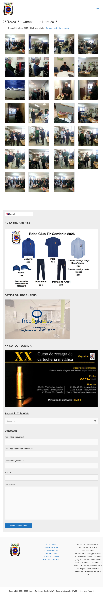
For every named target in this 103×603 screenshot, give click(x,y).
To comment (51, 28)
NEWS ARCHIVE (51, 547)
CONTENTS (51, 544)
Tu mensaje (10, 484)
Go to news (64, 28)
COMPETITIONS (51, 550)
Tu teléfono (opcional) (14, 461)
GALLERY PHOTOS (51, 560)
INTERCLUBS (51, 553)
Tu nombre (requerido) (14, 437)
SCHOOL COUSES (51, 556)
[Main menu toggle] (97, 8)
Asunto (8, 472)
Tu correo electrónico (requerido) (19, 449)
